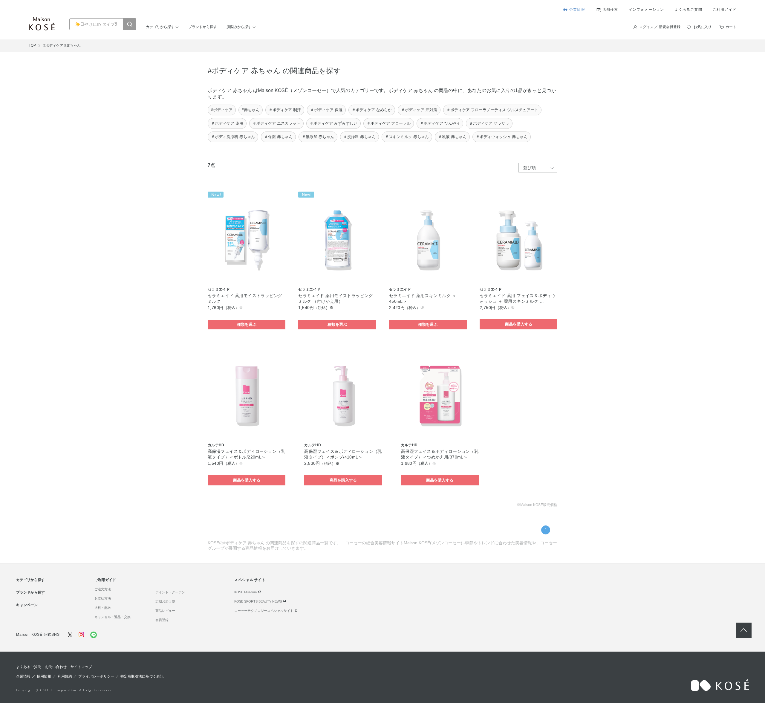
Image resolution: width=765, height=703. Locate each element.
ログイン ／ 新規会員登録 (659, 27)
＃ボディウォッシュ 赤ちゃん (501, 137)
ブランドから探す (202, 27)
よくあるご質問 (688, 9)
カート (731, 27)
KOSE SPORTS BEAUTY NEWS (258, 601)
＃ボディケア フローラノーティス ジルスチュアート (492, 110)
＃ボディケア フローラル (389, 123)
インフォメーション (646, 9)
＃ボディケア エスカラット (276, 123)
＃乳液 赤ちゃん (452, 137)
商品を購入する (518, 324)
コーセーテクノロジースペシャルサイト (263, 610)
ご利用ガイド (724, 9)
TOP (32, 45)
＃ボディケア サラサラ (489, 123)
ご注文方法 (102, 589)
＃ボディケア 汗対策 (419, 110)
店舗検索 (610, 9)
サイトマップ (81, 667)
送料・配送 (102, 607)
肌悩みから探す (239, 27)
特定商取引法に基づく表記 (141, 676)
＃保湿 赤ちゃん (278, 137)
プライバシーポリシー (96, 676)
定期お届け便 (165, 601)
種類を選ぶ (246, 324)
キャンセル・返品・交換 (112, 617)
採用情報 (44, 676)
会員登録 (162, 620)
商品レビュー (165, 610)
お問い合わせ (56, 667)
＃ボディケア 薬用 (227, 123)
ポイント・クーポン (170, 592)
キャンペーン (27, 605)
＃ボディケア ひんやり (440, 123)
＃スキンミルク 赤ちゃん (407, 137)
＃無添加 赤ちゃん (318, 137)
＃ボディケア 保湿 (326, 110)
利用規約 (65, 676)
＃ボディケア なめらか (372, 110)
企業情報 (577, 9)
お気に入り (703, 27)
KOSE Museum (245, 592)
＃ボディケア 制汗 (285, 110)
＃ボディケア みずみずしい (333, 123)
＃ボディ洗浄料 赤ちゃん (233, 137)
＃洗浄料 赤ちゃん (359, 137)
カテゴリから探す (160, 27)
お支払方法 (102, 598)
